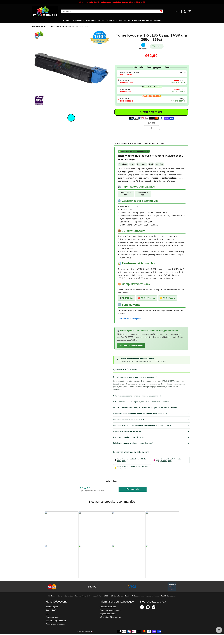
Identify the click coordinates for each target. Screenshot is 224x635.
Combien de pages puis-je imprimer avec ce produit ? (135, 377)
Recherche (52, 596)
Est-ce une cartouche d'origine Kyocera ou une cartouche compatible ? (142, 402)
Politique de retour (52, 617)
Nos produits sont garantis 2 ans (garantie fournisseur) (78, 596)
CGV (47, 614)
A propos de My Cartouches (56, 620)
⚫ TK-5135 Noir (126, 298)
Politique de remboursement (142, 596)
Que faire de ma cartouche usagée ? (127, 431)
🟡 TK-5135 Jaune (167, 298)
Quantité (151, 123)
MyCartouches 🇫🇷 (87, 631)
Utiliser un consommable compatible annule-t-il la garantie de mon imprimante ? (145, 408)
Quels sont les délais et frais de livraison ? (130, 437)
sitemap (156, 596)
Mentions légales (52, 607)
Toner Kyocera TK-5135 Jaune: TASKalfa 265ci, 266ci (132, 468)
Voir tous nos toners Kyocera (130, 319)
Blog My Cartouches (168, 596)
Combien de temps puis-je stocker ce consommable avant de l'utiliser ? (142, 425)
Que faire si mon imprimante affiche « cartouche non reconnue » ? (140, 414)
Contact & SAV (51, 610)
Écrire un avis (132, 489)
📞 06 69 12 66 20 (106, 596)
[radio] (152, 73)
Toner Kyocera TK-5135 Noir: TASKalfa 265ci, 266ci (131, 460)
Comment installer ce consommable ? (128, 419)
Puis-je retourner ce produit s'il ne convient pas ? (133, 443)
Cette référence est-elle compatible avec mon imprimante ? (137, 396)
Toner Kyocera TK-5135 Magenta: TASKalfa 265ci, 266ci (168, 460)
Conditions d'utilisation (122, 596)
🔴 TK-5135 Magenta (146, 298)
